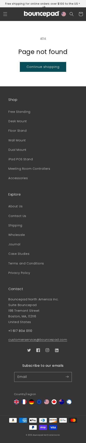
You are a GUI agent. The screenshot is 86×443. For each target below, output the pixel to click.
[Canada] (54, 403)
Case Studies (18, 254)
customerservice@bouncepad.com (37, 339)
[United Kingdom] (16, 403)
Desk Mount (17, 121)
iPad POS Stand (20, 159)
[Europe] (39, 403)
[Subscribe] (67, 376)
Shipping (15, 225)
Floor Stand (17, 131)
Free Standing (19, 112)
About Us (15, 206)
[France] (24, 403)
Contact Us (17, 216)
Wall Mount (17, 140)
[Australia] (61, 403)
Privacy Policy (19, 273)
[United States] (46, 403)
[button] (5, 14)
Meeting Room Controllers (29, 169)
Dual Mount (17, 150)
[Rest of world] (69, 403)
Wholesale (16, 235)
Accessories (18, 178)
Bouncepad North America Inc (46, 435)
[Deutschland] (31, 403)
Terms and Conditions (26, 263)
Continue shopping (43, 66)
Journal (14, 244)
